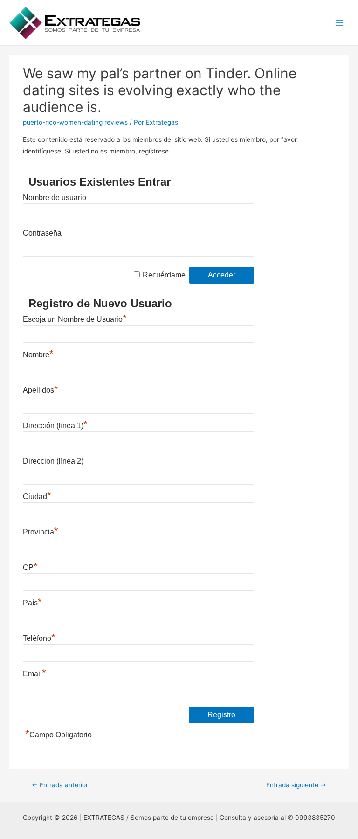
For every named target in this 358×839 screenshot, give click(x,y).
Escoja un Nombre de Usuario (75, 319)
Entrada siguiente (296, 785)
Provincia (40, 532)
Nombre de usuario (54, 197)
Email (34, 674)
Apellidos (40, 390)
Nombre (38, 355)
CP (30, 567)
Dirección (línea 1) (55, 426)
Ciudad (37, 496)
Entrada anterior (60, 785)
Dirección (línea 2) (53, 461)
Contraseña (42, 233)
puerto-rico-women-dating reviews (75, 122)
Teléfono (39, 638)
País (32, 603)
